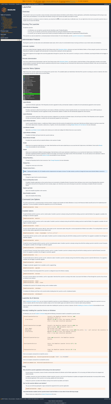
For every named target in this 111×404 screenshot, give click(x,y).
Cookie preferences (59, 400)
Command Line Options (7, 24)
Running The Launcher (7, 18)
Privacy (49, 400)
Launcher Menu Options (7, 22)
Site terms (53, 400)
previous (106, 4)
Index (25, 4)
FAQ (3, 29)
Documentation (12, 4)
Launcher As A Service (7, 26)
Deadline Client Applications (33, 4)
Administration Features (7, 19)
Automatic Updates (8, 20)
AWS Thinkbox (5, 4)
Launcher (42, 4)
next (109, 4)
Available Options (7, 25)
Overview (4, 17)
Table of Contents (6, 15)
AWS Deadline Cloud (74, 1)
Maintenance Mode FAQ (70, 2)
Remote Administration (8, 21)
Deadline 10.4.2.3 (19, 4)
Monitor (2, 35)
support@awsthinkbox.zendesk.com (52, 2)
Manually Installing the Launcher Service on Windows (10, 28)
